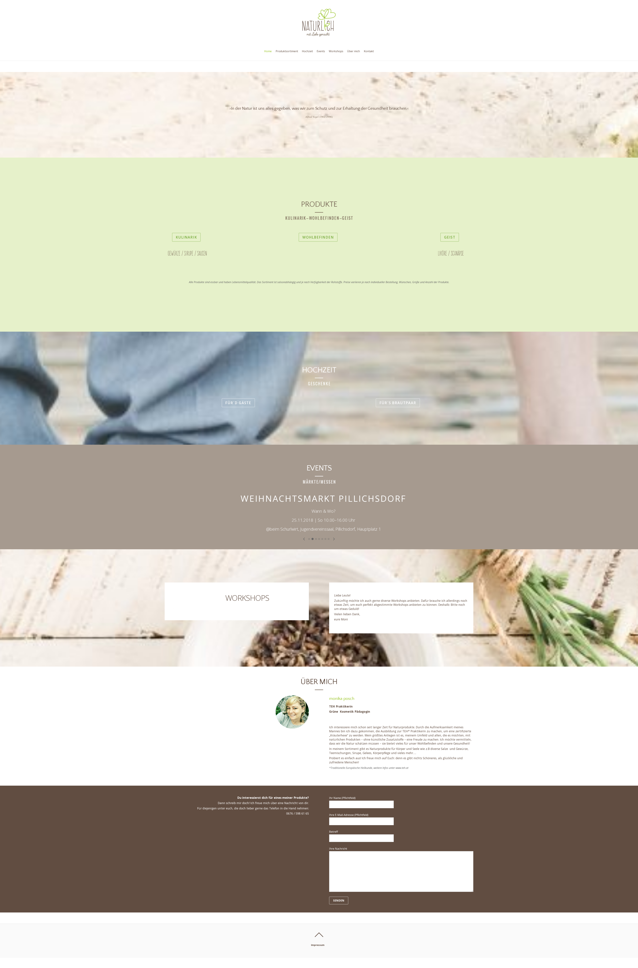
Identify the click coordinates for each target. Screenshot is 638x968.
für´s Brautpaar (397, 402)
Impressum (317, 944)
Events (321, 51)
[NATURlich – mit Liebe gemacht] (319, 34)
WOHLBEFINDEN (318, 237)
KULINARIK (186, 237)
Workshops (336, 51)
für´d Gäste (238, 402)
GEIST (449, 237)
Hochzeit (307, 51)
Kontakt (369, 51)
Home (268, 51)
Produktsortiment (287, 51)
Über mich (353, 51)
